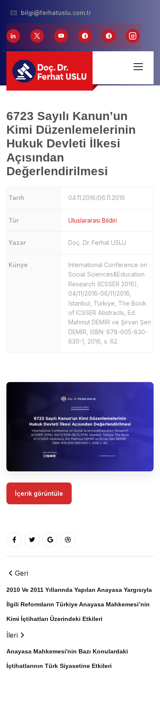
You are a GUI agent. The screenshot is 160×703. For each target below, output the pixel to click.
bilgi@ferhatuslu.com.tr (56, 13)
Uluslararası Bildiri (92, 220)
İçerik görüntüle (39, 493)
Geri (79, 595)
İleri (67, 650)
